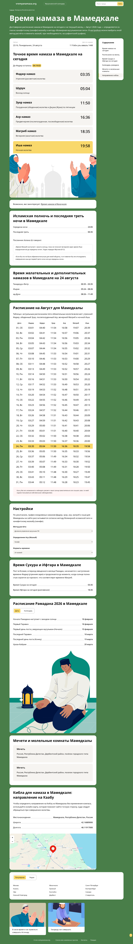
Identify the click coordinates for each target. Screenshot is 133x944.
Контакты (84, 940)
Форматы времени (21, 548)
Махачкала (53, 885)
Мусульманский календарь (55, 4)
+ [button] (12, 837)
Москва (16, 885)
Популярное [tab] (20, 877)
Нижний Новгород (20, 895)
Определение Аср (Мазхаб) (25, 537)
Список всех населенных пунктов (67, 940)
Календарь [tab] (28, 611)
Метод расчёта (19, 527)
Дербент (52, 895)
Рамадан (93, 940)
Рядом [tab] (31, 877)
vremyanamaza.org (26, 3)
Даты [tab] (17, 611)
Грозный (52, 889)
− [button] (12, 841)
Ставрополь (90, 895)
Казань (16, 889)
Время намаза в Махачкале (54, 204)
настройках (95, 30)
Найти (120, 4)
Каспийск (52, 892)
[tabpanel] (53, 632)
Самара (88, 892)
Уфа (14, 892)
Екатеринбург (91, 889)
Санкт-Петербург (92, 885)
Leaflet (85, 869)
